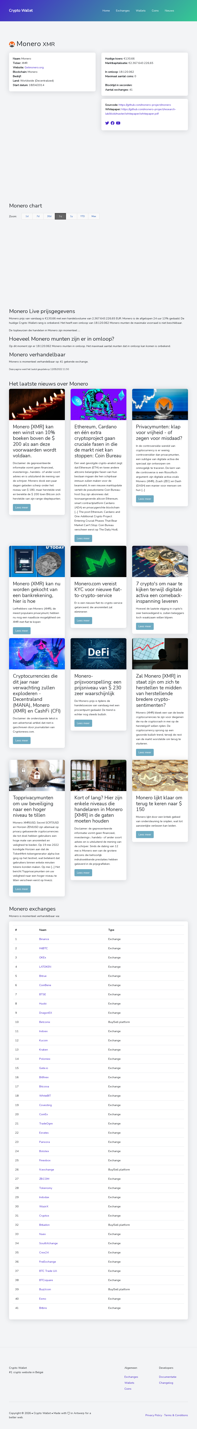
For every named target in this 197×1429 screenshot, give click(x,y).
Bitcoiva (44, 1086)
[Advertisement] (98, 166)
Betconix (44, 1022)
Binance (44, 939)
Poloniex (44, 1059)
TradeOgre (46, 1123)
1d (27, 216)
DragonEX (45, 1013)
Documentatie (167, 1377)
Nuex (42, 1234)
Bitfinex (44, 1077)
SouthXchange (48, 1243)
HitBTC (43, 948)
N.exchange (46, 1169)
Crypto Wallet (21, 10)
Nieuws (169, 10)
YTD (82, 216)
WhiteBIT (45, 1096)
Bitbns (43, 1308)
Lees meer (21, 507)
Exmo (42, 1299)
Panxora (44, 1142)
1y (71, 216)
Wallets (141, 10)
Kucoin (43, 1040)
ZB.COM (44, 1179)
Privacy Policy (153, 1415)
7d (38, 216)
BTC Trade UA (48, 1271)
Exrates (44, 1133)
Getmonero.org (34, 67)
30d (49, 216)
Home (106, 10)
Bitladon (44, 1225)
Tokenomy (45, 1188)
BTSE (42, 994)
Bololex (44, 1151)
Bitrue (43, 976)
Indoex (43, 1031)
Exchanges (123, 10)
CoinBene (45, 985)
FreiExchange (47, 1262)
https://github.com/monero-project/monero (145, 105)
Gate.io (43, 1068)
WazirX (43, 1206)
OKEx (42, 957)
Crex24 (44, 1252)
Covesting (45, 1105)
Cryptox (44, 1216)
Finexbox (45, 1160)
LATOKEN (45, 967)
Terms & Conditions (176, 1415)
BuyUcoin (45, 1289)
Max (94, 216)
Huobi (43, 1003)
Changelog (166, 1383)
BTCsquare (46, 1280)
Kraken (43, 1050)
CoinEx (43, 1114)
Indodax (44, 1197)
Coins (155, 10)
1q (60, 216)
